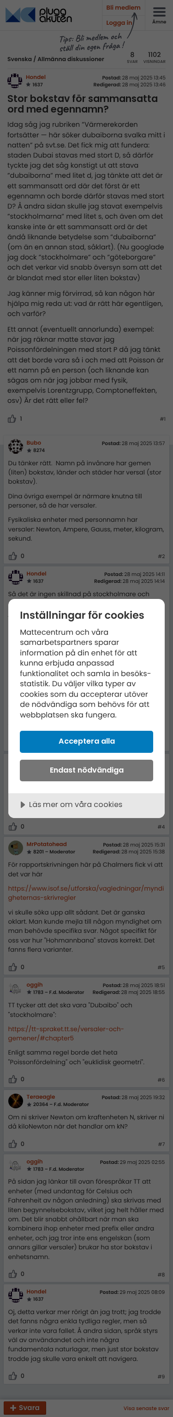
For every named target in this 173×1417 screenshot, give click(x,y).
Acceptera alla (87, 741)
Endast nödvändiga (87, 770)
